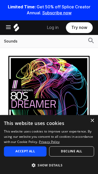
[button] (49, 165)
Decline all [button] (71, 151)
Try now (79, 27)
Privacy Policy (49, 142)
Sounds (11, 41)
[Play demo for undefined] (49, 96)
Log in (53, 27)
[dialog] (49, 144)
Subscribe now (57, 12)
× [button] (92, 121)
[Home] (16, 28)
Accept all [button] (25, 151)
